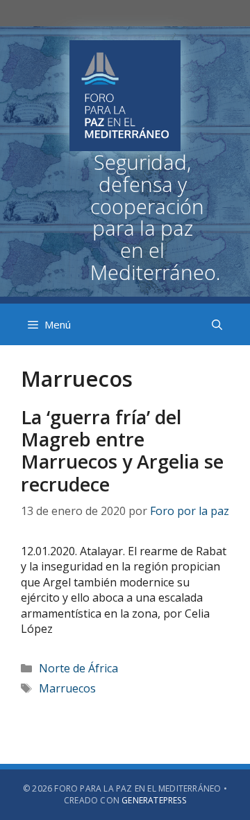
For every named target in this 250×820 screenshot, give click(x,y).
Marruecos (67, 688)
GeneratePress (154, 800)
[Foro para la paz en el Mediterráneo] (125, 171)
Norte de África (78, 668)
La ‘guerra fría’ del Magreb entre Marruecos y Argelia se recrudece (122, 450)
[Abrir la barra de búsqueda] (217, 324)
